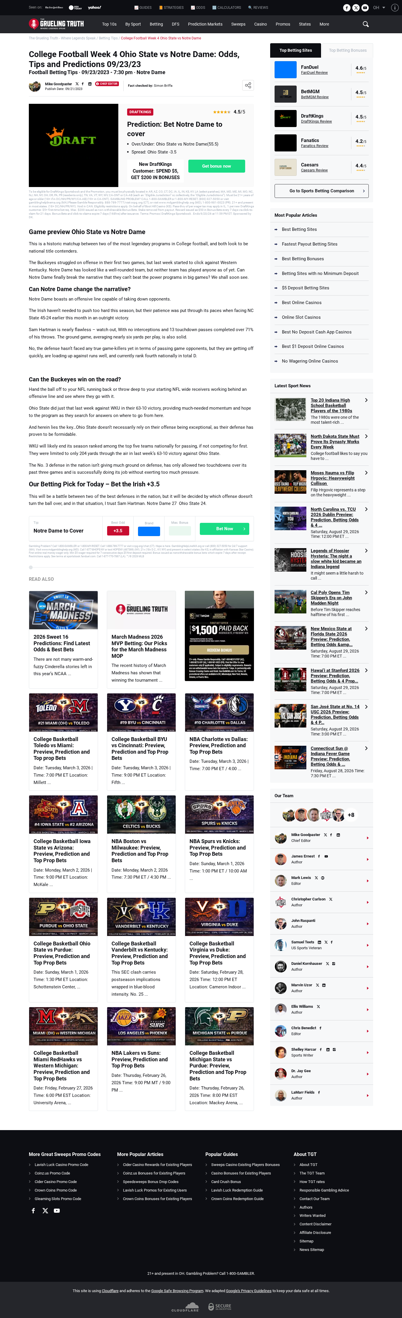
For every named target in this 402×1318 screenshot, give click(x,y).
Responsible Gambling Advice (324, 1190)
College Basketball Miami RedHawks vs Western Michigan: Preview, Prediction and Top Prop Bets (62, 1065)
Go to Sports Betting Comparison (322, 190)
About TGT (309, 1164)
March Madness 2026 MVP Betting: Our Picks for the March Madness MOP (139, 646)
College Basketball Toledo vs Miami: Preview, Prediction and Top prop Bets (62, 748)
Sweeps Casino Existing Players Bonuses (245, 1164)
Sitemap (306, 1241)
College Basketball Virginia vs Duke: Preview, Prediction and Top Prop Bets (218, 953)
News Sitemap (312, 1249)
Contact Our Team (315, 1199)
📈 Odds (198, 8)
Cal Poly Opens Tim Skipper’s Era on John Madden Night (331, 598)
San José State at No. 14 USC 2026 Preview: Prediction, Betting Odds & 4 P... (335, 714)
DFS (175, 24)
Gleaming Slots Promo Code (58, 1199)
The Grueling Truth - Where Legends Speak (62, 38)
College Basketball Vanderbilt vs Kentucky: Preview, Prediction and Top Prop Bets (140, 953)
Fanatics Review (314, 146)
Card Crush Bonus (226, 1181)
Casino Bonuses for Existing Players (241, 1173)
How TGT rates (312, 1181)
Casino (260, 24)
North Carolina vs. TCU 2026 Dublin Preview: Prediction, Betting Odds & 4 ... (335, 517)
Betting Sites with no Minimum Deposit (320, 273)
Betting (156, 24)
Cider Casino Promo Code (56, 1181)
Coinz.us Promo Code (52, 1173)
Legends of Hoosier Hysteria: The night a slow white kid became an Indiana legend (336, 558)
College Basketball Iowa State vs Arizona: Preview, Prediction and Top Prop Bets (62, 850)
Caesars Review (314, 170)
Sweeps (238, 24)
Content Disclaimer (315, 1224)
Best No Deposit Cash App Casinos (317, 332)
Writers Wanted (312, 1215)
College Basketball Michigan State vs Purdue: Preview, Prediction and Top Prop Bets (218, 1065)
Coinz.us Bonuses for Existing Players (154, 1173)
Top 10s (109, 24)
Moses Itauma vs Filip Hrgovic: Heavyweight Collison (333, 478)
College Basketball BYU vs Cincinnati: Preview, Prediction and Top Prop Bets (140, 748)
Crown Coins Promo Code (56, 1190)
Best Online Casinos (302, 302)
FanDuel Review (314, 72)
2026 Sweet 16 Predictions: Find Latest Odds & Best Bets (62, 643)
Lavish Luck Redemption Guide (237, 1190)
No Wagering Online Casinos (310, 361)
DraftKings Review (316, 121)
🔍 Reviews (258, 8)
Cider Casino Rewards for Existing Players (157, 1164)
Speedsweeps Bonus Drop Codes (151, 1181)
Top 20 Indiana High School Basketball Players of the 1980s (331, 405)
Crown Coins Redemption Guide (237, 1199)
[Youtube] (365, 7)
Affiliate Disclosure (315, 1232)
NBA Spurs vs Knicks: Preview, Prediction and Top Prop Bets (218, 847)
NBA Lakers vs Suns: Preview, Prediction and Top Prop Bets (140, 1059)
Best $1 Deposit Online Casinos (313, 346)
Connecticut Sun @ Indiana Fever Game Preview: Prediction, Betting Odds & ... (330, 756)
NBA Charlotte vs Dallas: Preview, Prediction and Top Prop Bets (219, 745)
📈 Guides (143, 8)
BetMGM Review (315, 97)
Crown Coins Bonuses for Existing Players (157, 1199)
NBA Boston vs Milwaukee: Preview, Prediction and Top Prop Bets (140, 850)
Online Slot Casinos (301, 317)
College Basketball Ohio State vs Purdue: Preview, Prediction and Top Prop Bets (62, 953)
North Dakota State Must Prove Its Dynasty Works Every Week (335, 442)
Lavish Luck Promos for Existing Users (155, 1190)
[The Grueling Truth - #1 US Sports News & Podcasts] (63, 24)
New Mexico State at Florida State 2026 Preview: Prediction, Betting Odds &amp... (332, 636)
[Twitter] (356, 7)
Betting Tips (108, 38)
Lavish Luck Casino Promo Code (61, 1164)
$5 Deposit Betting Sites (305, 288)
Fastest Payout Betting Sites (310, 244)
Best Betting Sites (299, 229)
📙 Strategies (171, 8)
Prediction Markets (205, 24)
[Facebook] (346, 7)
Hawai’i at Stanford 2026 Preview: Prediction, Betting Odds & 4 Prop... (335, 676)
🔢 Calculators (226, 8)
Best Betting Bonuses (303, 258)
